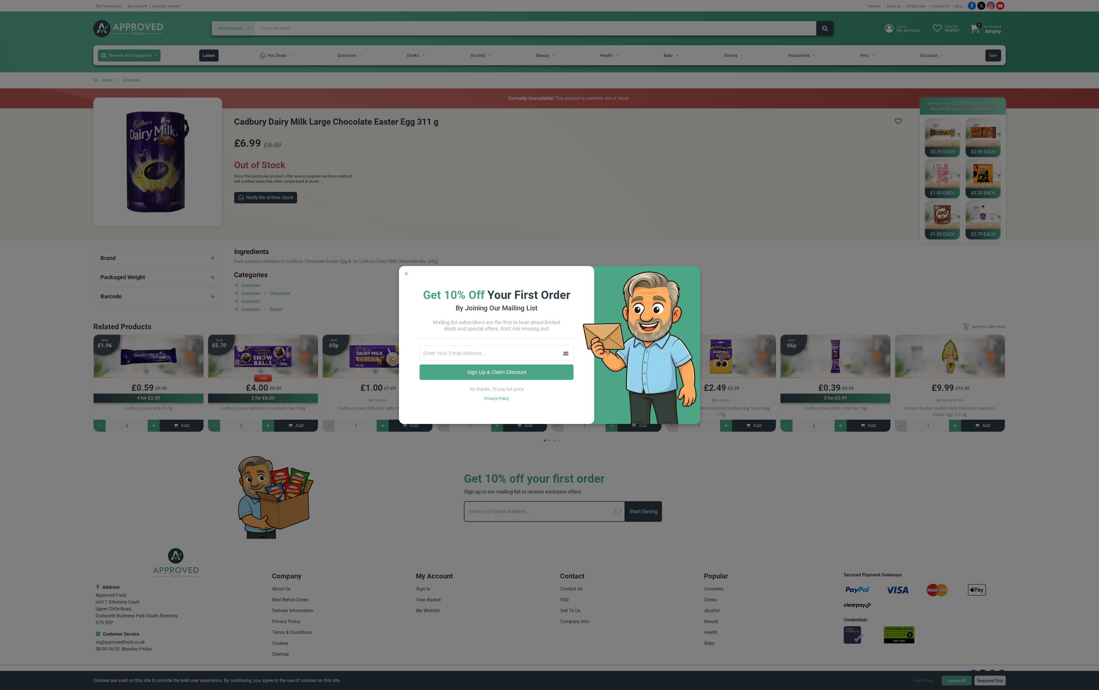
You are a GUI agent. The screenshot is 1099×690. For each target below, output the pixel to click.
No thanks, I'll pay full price (497, 389)
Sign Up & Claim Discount (496, 372)
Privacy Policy (496, 398)
